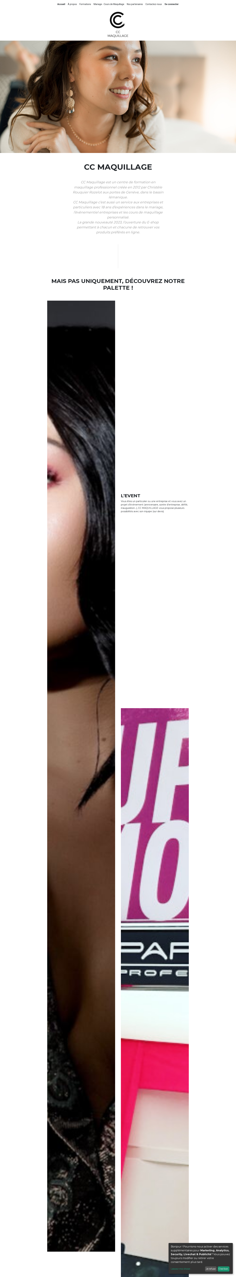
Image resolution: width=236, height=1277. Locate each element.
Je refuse (211, 1269)
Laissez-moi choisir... (181, 1269)
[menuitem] (61, 4)
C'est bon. (223, 1269)
